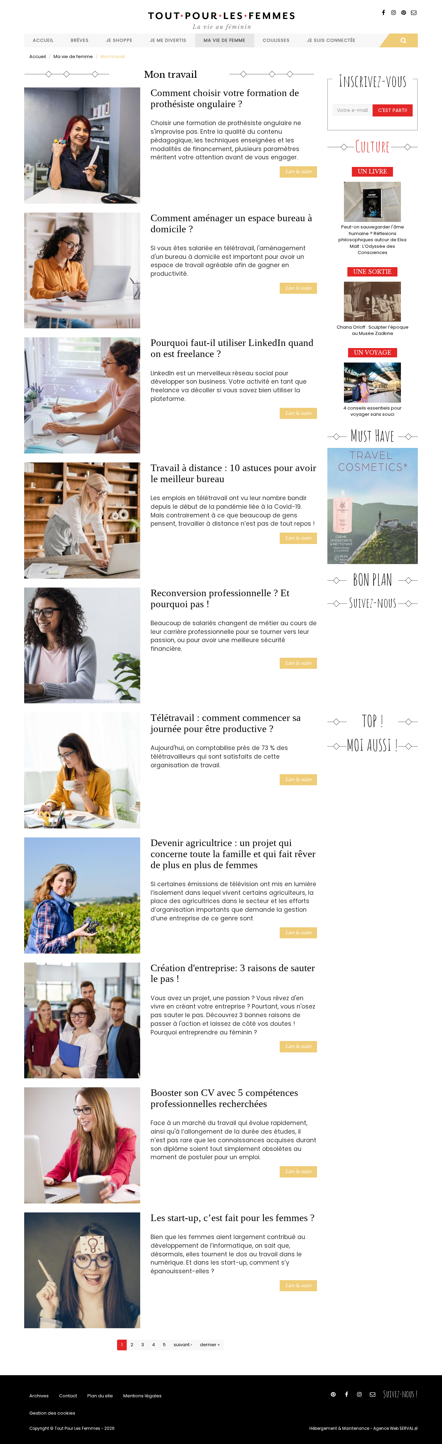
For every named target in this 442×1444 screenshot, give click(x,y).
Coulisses (276, 40)
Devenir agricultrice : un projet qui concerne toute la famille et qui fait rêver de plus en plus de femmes (233, 853)
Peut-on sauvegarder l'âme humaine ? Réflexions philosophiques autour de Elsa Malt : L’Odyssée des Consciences (372, 240)
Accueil (43, 40)
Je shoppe (119, 40)
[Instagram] (393, 12)
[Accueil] (221, 20)
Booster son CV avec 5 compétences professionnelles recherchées (224, 1098)
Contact (68, 1396)
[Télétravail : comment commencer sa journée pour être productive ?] (82, 770)
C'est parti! (392, 110)
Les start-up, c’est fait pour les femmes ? (233, 1217)
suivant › (183, 1344)
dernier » (210, 1344)
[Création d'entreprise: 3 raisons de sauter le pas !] (82, 1021)
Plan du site (100, 1396)
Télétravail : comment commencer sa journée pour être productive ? (226, 723)
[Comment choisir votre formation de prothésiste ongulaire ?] (82, 145)
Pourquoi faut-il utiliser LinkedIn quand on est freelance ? (232, 348)
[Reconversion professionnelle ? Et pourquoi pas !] (82, 646)
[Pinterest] (403, 12)
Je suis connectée (331, 40)
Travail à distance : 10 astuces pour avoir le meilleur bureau (233, 473)
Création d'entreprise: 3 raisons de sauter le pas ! (233, 973)
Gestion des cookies (52, 1413)
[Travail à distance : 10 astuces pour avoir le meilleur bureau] (82, 520)
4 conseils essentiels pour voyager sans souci (372, 411)
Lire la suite (298, 172)
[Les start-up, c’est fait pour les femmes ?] (82, 1270)
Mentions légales (142, 1396)
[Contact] (413, 12)
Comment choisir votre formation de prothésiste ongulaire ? (225, 98)
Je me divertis (168, 40)
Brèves (80, 40)
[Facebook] (383, 12)
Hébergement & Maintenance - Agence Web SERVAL (363, 1428)
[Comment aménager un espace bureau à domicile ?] (82, 271)
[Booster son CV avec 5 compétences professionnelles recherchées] (82, 1145)
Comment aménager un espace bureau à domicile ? (231, 223)
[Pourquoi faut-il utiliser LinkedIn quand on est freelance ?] (82, 395)
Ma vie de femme (225, 40)
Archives (39, 1396)
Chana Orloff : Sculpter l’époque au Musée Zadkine (373, 330)
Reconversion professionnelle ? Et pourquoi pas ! (220, 598)
